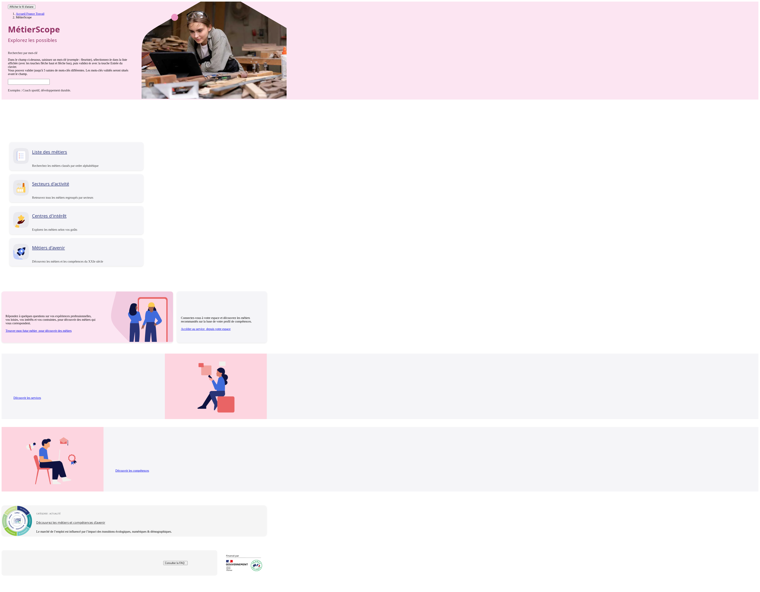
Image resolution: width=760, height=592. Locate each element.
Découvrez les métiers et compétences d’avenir (70, 522)
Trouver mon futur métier (39, 330)
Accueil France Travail (30, 13)
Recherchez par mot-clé (22, 53)
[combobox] (29, 82)
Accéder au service (206, 329)
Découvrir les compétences (132, 470)
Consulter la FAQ (174, 563)
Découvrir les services (27, 397)
